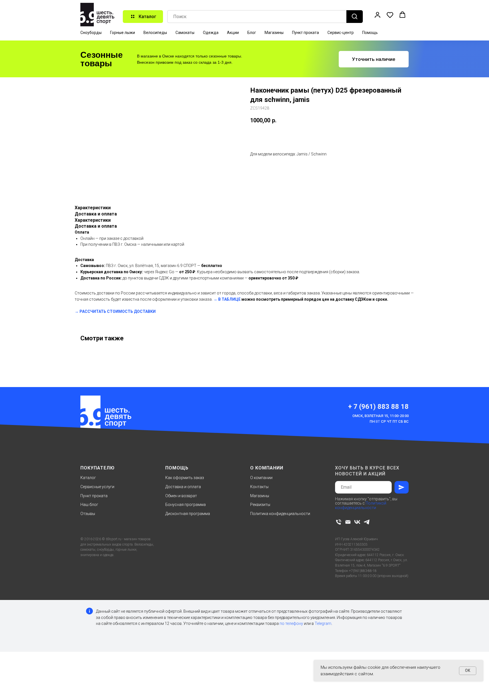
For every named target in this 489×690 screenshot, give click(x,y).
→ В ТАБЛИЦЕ (227, 299)
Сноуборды (91, 32)
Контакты (259, 486)
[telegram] (366, 521)
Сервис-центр (340, 32)
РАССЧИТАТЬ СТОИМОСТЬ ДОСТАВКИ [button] (118, 311)
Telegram (323, 623)
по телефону (291, 623)
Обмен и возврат (181, 496)
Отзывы (87, 513)
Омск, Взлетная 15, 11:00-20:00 (380, 416)
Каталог (88, 477)
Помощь (370, 32)
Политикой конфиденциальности (360, 505)
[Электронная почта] (347, 521)
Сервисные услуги (97, 486)
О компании (261, 477)
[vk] (357, 521)
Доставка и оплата (183, 486)
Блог (251, 32)
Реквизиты (260, 504)
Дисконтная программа (187, 513)
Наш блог (89, 504)
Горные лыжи (122, 32)
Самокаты (184, 32)
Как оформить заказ (184, 477)
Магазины (274, 32)
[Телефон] (338, 521)
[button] (377, 14)
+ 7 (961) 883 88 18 (378, 407)
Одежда (210, 32)
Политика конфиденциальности (280, 513)
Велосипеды (155, 32)
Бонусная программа (185, 504)
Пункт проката (305, 32)
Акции (233, 32)
